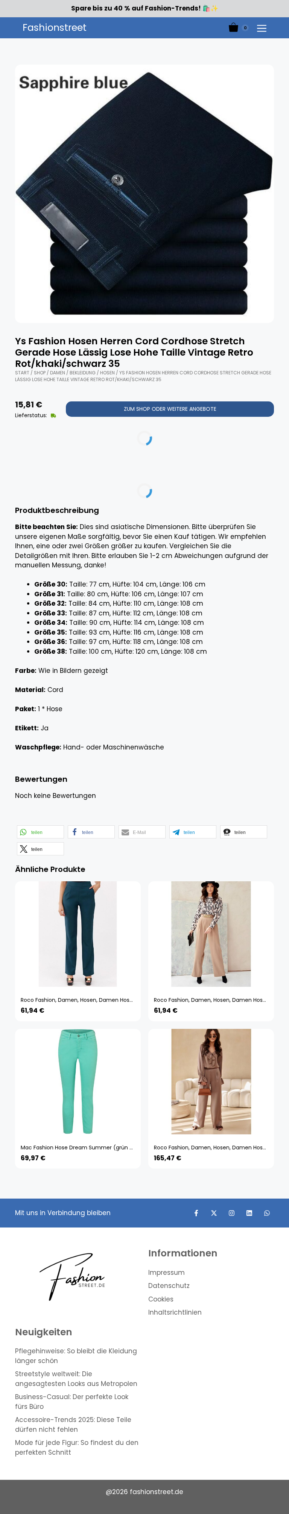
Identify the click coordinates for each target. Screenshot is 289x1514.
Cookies (160, 1299)
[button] (40, 831)
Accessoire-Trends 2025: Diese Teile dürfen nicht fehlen (73, 1424)
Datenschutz (169, 1285)
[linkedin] (249, 1213)
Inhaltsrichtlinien (175, 1312)
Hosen (107, 372)
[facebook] (196, 1213)
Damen (57, 372)
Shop (40, 372)
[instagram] (232, 1213)
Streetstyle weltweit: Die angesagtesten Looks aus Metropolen (76, 1378)
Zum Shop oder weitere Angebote (170, 409)
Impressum (166, 1272)
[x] (214, 1213)
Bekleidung (83, 372)
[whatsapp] (267, 1213)
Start (22, 372)
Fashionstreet (55, 27)
